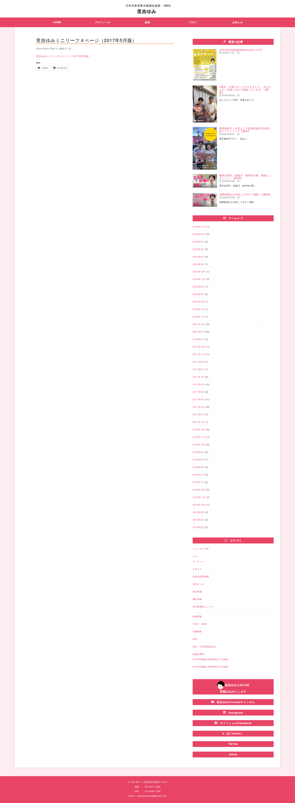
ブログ (193, 22)
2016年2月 (198, 474)
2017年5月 (198, 391)
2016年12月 (199, 429)
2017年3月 (198, 406)
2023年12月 (199, 271)
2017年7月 (198, 376)
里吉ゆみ (148, 8)
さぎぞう (197, 568)
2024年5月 (198, 264)
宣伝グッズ (198, 584)
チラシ (196, 556)
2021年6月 (198, 331)
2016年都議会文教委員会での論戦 (210, 666)
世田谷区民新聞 (201, 576)
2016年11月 (199, 436)
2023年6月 (198, 286)
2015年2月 (198, 527)
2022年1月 (198, 316)
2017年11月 (199, 354)
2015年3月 (198, 519)
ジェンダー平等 (201, 548)
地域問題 (197, 616)
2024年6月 (198, 256)
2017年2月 (198, 414)
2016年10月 (199, 444)
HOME (57, 22)
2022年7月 (198, 309)
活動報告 (197, 631)
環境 (195, 638)
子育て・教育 (199, 623)
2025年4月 (198, 249)
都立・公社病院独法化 (204, 646)
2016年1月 (198, 482)
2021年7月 (198, 324)
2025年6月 (198, 234)
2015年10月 (199, 504)
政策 (147, 22)
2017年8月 (198, 369)
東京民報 (197, 591)
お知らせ (237, 22)
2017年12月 (199, 346)
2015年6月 (198, 512)
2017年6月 (198, 384)
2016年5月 (198, 459)
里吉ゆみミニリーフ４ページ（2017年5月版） (63, 56)
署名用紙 (197, 599)
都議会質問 (198, 654)
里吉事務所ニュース (203, 606)
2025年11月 (199, 226)
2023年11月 (199, 279)
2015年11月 (199, 497)
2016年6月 (198, 452)
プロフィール (102, 22)
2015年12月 (199, 489)
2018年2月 (198, 339)
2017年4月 (198, 399)
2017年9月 (198, 361)
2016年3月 (198, 467)
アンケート (198, 561)
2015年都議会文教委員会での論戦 (210, 659)
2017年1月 (198, 421)
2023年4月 (198, 301)
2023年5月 (198, 294)
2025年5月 (198, 241)
